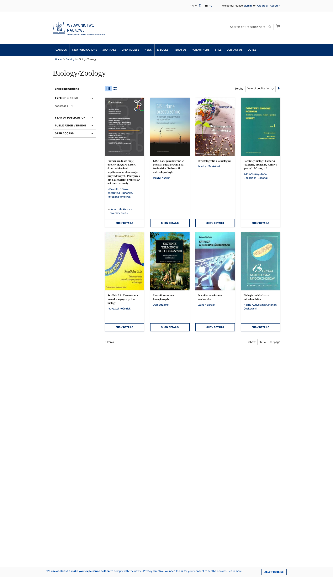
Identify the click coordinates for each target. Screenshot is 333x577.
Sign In (247, 5)
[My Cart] (278, 26)
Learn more (235, 571)
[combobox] (250, 27)
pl (210, 5)
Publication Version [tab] (70, 125)
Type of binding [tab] (66, 98)
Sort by (239, 88)
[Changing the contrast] (200, 6)
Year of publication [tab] (70, 117)
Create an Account (268, 5)
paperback (64, 106)
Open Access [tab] (64, 133)
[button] (206, 6)
